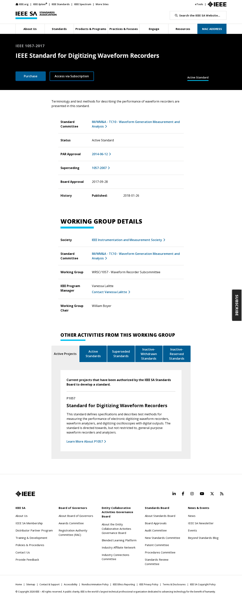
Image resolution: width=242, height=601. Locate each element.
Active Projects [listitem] (65, 354)
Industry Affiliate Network (118, 547)
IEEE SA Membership (29, 523)
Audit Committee (156, 530)
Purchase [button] (30, 76)
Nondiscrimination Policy (95, 584)
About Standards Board (160, 516)
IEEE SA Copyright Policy (203, 584)
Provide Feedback (27, 559)
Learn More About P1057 (85, 441)
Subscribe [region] (237, 305)
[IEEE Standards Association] (36, 15)
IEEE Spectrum (82, 4)
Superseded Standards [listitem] (121, 353)
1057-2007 (99, 168)
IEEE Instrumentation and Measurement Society (127, 240)
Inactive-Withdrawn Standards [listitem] (149, 354)
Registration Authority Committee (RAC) (73, 532)
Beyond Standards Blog (203, 538)
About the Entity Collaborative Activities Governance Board (116, 528)
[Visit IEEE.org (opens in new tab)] (25, 494)
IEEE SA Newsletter (201, 523)
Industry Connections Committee (115, 557)
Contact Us (23, 552)
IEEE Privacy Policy (148, 584)
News (191, 516)
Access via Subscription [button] (72, 76)
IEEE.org (24, 4)
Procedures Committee (160, 552)
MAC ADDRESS (212, 29)
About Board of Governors (76, 516)
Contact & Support (50, 584)
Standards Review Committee (156, 562)
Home (19, 584)
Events (192, 530)
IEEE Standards (61, 4)
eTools (199, 4)
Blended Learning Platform (119, 540)
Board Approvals (156, 523)
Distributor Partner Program (34, 530)
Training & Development (31, 538)
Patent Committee (157, 545)
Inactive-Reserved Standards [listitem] (176, 354)
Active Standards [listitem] (93, 353)
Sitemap (30, 584)
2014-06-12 (100, 154)
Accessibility (70, 584)
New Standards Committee (162, 538)
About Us (22, 516)
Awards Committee (71, 523)
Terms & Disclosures (174, 584)
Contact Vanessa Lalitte (109, 292)
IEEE (40, 4)
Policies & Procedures (30, 545)
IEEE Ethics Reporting (124, 584)
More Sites (102, 4)
